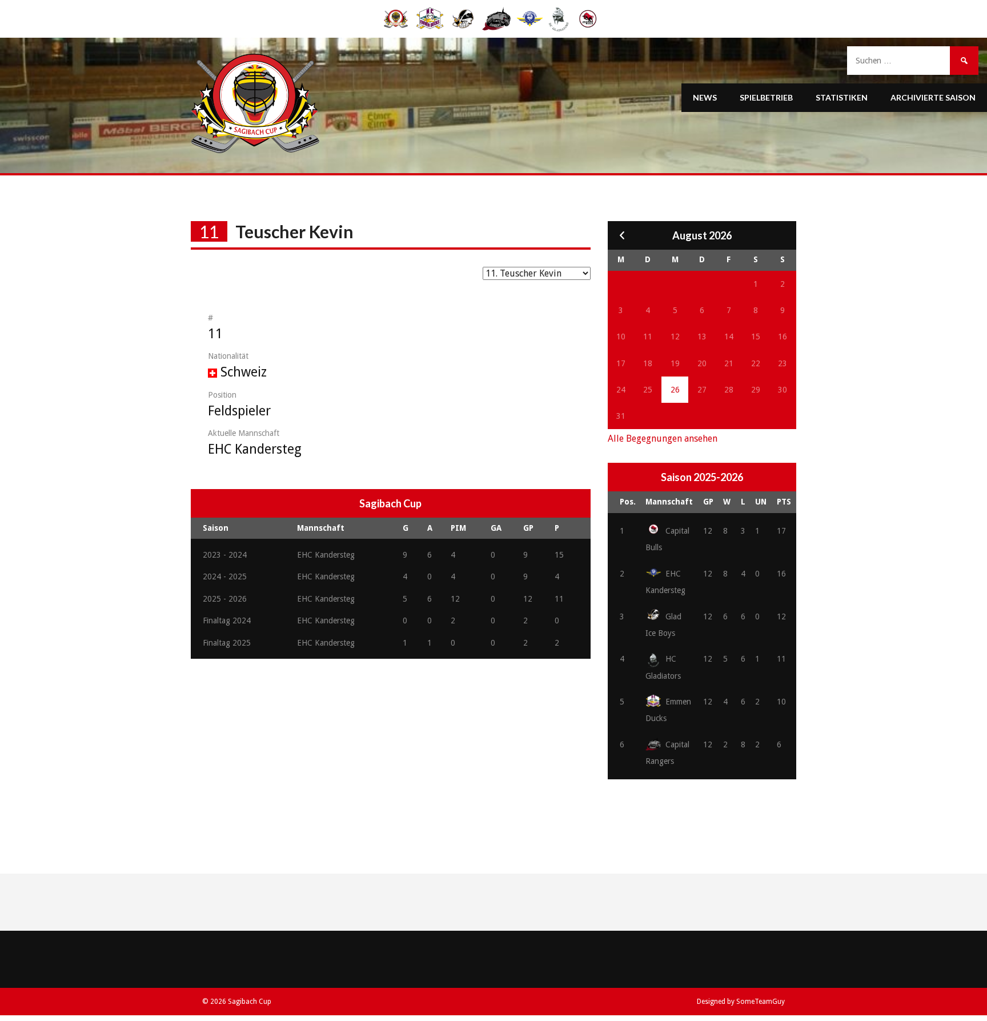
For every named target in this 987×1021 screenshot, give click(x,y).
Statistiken (842, 97)
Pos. (628, 501)
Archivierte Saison (933, 97)
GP (708, 501)
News (705, 97)
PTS (784, 501)
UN (761, 501)
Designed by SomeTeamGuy (741, 1002)
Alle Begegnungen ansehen (662, 438)
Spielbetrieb (766, 97)
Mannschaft (669, 501)
